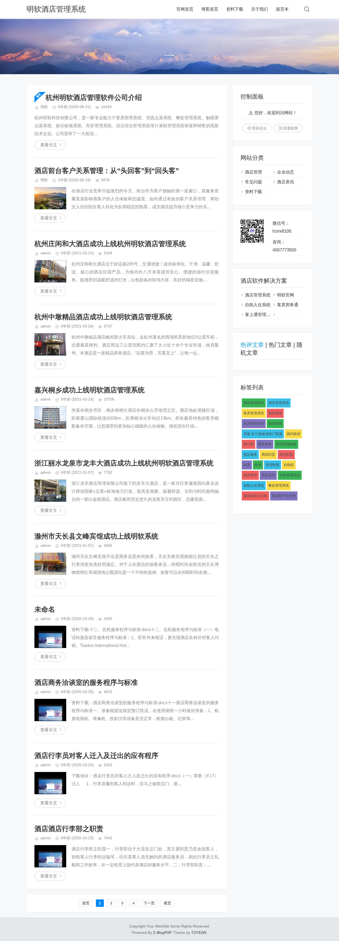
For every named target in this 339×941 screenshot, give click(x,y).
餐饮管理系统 (278, 485)
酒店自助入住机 (255, 496)
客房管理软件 (253, 423)
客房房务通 (287, 305)
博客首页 (209, 9)
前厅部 (248, 444)
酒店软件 (250, 475)
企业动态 (285, 172)
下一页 (149, 903)
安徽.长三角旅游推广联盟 (262, 434)
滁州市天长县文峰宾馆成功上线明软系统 (96, 536)
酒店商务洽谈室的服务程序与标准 (86, 682)
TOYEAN (198, 932)
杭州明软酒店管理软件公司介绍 (94, 97)
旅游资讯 (275, 423)
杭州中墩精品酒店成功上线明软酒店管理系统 (103, 317)
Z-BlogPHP (162, 932)
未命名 (44, 609)
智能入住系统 (253, 485)
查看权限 (290, 128)
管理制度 (272, 465)
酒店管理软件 (253, 403)
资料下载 (234, 9)
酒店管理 (253, 172)
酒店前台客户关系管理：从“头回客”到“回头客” (106, 171)
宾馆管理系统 (289, 475)
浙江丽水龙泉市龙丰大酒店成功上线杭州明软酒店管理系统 (123, 463)
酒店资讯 (285, 182)
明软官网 (285, 295)
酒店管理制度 (286, 444)
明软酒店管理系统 (56, 9)
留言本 (282, 9)
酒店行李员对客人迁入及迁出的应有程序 (96, 756)
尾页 (167, 903)
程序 (246, 465)
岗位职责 (286, 454)
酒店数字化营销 (284, 496)
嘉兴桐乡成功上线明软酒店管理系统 (89, 390)
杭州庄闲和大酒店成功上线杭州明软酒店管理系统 (110, 244)
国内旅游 (293, 434)
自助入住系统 (257, 305)
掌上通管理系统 (260, 314)
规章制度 (265, 444)
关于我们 (259, 9)
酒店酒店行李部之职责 (68, 829)
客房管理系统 (253, 413)
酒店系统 (268, 475)
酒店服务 (250, 454)
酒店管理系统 (257, 295)
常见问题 (253, 182)
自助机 (289, 465)
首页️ (86, 903)
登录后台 (259, 128)
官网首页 (184, 9)
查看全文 (48, 145)
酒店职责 (268, 454)
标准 (258, 465)
